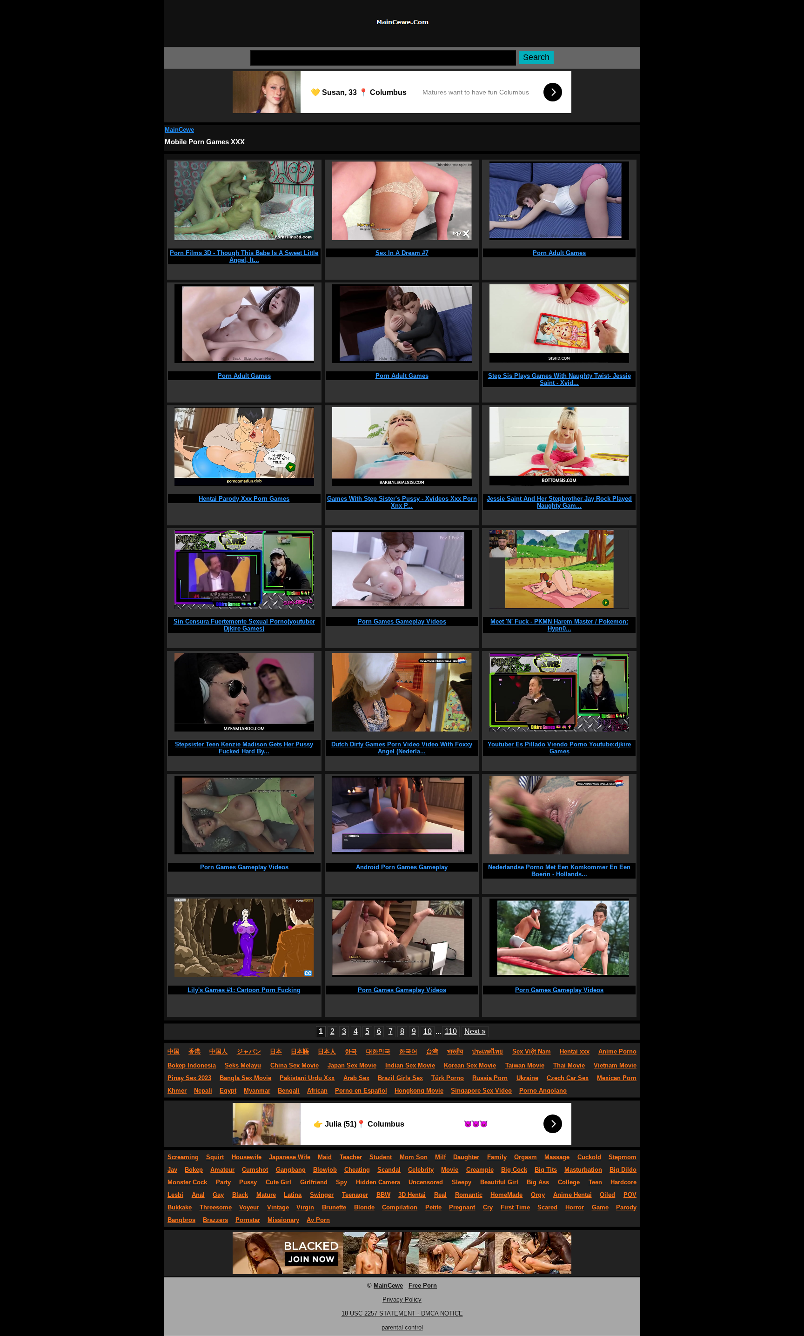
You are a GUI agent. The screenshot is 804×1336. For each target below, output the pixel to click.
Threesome (216, 1207)
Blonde (364, 1207)
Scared (547, 1207)
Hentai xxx (575, 1051)
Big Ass (538, 1182)
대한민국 (378, 1051)
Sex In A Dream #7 (402, 252)
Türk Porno (447, 1077)
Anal (198, 1194)
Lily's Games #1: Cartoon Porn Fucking (244, 990)
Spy (341, 1182)
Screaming (183, 1157)
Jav (172, 1169)
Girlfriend (314, 1182)
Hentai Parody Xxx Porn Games (244, 498)
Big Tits (546, 1169)
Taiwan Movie (524, 1065)
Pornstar (247, 1219)
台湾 (432, 1051)
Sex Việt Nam (531, 1051)
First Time (515, 1207)
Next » (475, 1031)
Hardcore (623, 1182)
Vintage (278, 1207)
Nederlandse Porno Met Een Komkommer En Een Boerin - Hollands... (559, 871)
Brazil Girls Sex (400, 1077)
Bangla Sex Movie (245, 1077)
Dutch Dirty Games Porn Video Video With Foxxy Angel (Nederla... (401, 748)
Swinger (322, 1194)
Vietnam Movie (615, 1065)
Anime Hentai (572, 1194)
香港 (194, 1051)
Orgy (538, 1194)
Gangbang (291, 1169)
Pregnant (462, 1207)
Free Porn (423, 1285)
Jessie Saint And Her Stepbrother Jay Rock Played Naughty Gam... (559, 502)
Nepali (203, 1090)
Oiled (607, 1194)
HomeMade (506, 1194)
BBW (383, 1194)
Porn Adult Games (559, 252)
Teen (595, 1182)
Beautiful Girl (499, 1182)
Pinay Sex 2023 (189, 1077)
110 (451, 1031)
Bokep (194, 1169)
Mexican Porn (616, 1077)
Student (380, 1157)
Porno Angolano (543, 1090)
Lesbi (175, 1194)
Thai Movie (569, 1065)
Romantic (468, 1194)
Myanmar (257, 1090)
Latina (293, 1194)
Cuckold (589, 1157)
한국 (351, 1051)
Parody (626, 1207)
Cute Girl (278, 1182)
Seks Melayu (243, 1065)
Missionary (283, 1219)
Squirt (215, 1157)
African (317, 1090)
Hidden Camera (378, 1182)
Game (600, 1207)
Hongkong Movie (419, 1090)
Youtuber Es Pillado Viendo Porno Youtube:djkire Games (559, 748)
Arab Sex (356, 1077)
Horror (574, 1207)
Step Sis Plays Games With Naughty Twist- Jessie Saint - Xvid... (559, 379)
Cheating (357, 1169)
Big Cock (514, 1169)
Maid (325, 1157)
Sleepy (461, 1182)
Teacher (351, 1157)
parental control (402, 1327)
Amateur (222, 1169)
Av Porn (318, 1219)
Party (223, 1182)
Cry (488, 1207)
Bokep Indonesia (192, 1065)
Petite (433, 1207)
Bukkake (180, 1207)
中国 (174, 1051)
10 (427, 1031)
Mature (266, 1194)
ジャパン (249, 1051)
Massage (557, 1157)
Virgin (305, 1207)
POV (629, 1194)
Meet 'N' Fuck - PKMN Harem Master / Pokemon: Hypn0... (559, 625)
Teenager (355, 1194)
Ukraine (527, 1077)
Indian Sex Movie (410, 1065)
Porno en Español (361, 1090)
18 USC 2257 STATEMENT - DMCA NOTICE (402, 1313)
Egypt (228, 1090)
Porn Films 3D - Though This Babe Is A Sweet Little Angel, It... (244, 256)
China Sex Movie (294, 1065)
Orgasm (525, 1157)
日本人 (327, 1051)
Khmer (177, 1090)
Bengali (289, 1090)
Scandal (389, 1169)
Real (440, 1194)
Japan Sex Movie (352, 1065)
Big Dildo (623, 1169)
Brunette (334, 1207)
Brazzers (215, 1219)
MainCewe (179, 129)
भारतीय (455, 1051)
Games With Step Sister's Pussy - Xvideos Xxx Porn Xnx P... (402, 502)
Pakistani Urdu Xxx (307, 1077)
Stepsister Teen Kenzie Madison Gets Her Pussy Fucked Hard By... (244, 748)
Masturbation (583, 1169)
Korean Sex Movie (470, 1065)
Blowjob (325, 1169)
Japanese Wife (289, 1157)
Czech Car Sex (568, 1077)
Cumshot (255, 1169)
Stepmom (622, 1157)
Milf (440, 1157)
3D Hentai (412, 1194)
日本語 (300, 1051)
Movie (449, 1169)
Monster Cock (187, 1182)
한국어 (408, 1051)
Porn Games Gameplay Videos (402, 621)
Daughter (466, 1157)
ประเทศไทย (487, 1051)
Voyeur (249, 1207)
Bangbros (181, 1219)
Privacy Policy (402, 1299)
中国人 (218, 1051)
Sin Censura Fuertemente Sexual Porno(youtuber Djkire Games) (244, 625)
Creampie (480, 1169)
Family (497, 1157)
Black (240, 1194)
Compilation (399, 1207)
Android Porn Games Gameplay (402, 867)
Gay (218, 1194)
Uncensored (426, 1182)
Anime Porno (617, 1051)
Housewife (246, 1157)
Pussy (248, 1182)
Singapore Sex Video (481, 1090)
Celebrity (421, 1169)
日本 (276, 1051)
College (569, 1182)
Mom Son (414, 1157)
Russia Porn (490, 1077)
